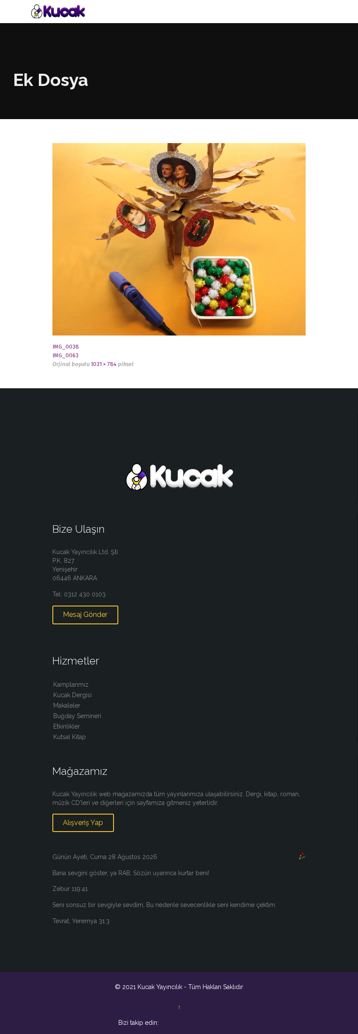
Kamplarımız (71, 684)
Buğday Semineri (77, 715)
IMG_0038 (65, 346)
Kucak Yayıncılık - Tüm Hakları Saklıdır (190, 986)
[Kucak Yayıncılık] (184, 11)
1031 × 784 (104, 364)
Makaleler (66, 705)
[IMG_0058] (179, 239)
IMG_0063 (65, 355)
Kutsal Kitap (69, 736)
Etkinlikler (66, 726)
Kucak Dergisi (72, 695)
